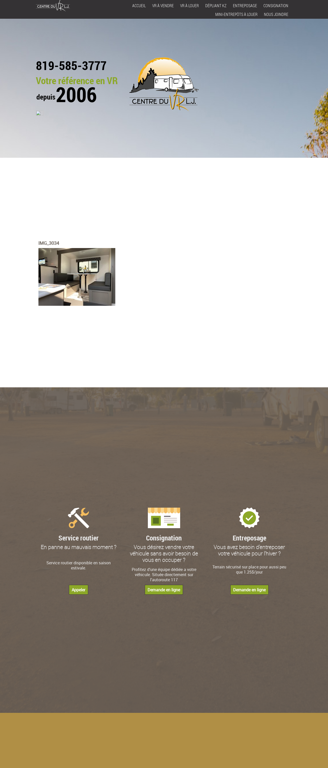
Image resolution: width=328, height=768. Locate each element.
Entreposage (245, 5)
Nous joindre (276, 14)
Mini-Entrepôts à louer (236, 14)
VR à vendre (163, 5)
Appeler (78, 590)
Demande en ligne (164, 590)
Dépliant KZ (216, 5)
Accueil (139, 5)
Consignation (275, 5)
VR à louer (189, 5)
